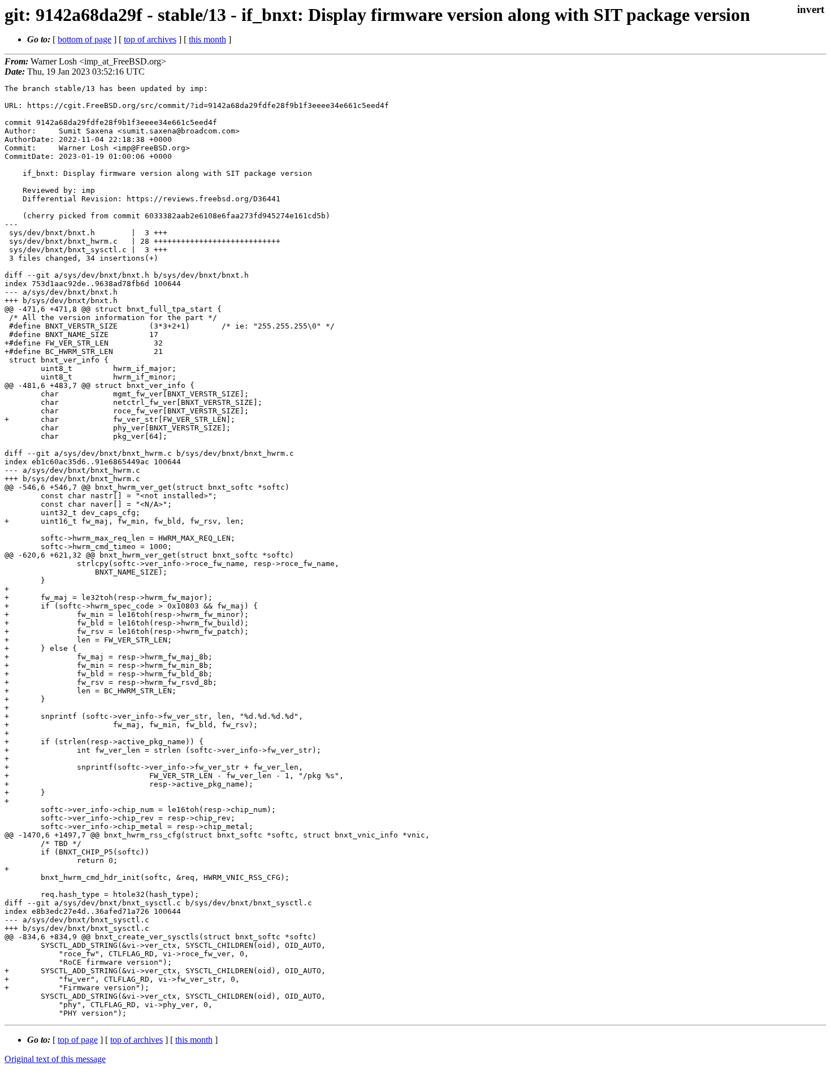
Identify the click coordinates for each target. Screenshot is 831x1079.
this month (207, 39)
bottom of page (84, 39)
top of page (78, 1040)
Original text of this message (55, 1059)
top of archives (150, 39)
